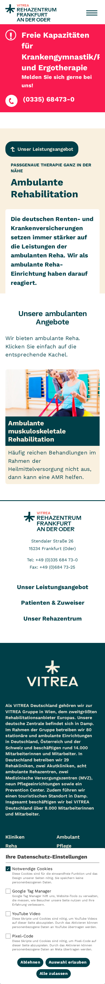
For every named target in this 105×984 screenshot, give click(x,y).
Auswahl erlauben (68, 962)
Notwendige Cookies (54, 875)
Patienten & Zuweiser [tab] (52, 602)
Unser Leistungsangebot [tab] (52, 587)
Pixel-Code (54, 942)
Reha (11, 846)
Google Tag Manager (55, 897)
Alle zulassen (54, 973)
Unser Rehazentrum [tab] (52, 618)
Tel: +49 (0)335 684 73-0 (52, 559)
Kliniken (14, 837)
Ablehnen (30, 962)
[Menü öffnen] (92, 13)
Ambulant (68, 837)
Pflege (64, 846)
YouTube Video (55, 920)
